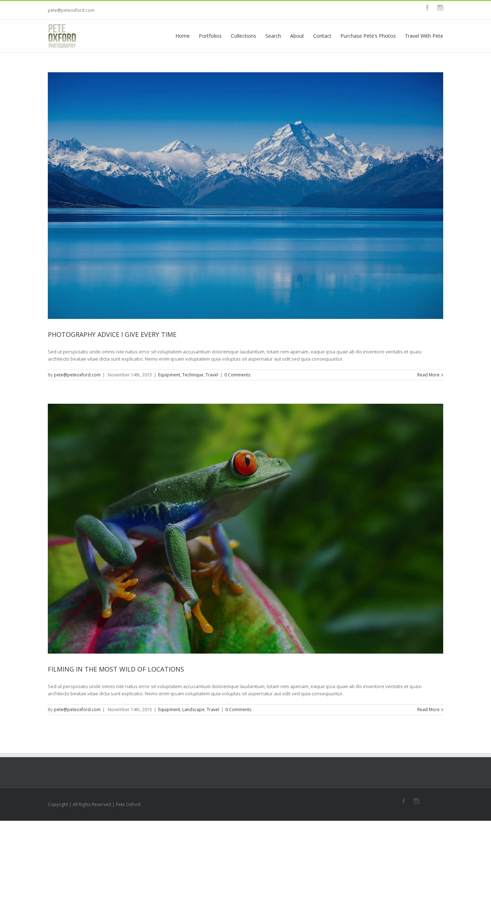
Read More (428, 375)
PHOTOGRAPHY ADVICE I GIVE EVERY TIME (112, 334)
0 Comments (237, 375)
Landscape (193, 709)
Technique (192, 375)
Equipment (169, 375)
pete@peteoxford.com (71, 10)
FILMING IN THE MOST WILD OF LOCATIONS (116, 669)
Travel (212, 375)
